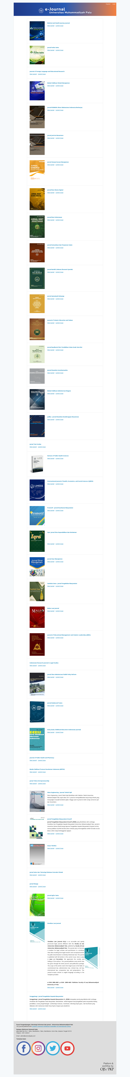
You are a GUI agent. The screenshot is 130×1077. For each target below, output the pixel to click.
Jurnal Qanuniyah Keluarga (55, 296)
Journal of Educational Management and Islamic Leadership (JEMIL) (69, 635)
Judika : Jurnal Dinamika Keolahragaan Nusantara (63, 417)
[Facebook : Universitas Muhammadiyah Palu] (23, 1055)
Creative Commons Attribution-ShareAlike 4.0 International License (51, 1026)
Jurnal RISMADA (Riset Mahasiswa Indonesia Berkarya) (64, 107)
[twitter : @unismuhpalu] (53, 1055)
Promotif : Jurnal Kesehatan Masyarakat (60, 508)
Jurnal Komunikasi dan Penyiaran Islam (59, 245)
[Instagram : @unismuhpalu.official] (38, 1055)
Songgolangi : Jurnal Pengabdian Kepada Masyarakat (46, 996)
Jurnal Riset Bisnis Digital (55, 190)
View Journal (50, 25)
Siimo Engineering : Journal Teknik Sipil (59, 792)
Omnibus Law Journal (54, 923)
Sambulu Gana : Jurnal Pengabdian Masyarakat (62, 583)
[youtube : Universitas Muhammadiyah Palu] (67, 1055)
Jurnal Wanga (34, 884)
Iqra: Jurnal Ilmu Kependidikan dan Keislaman (62, 532)
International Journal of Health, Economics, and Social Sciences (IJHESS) (70, 481)
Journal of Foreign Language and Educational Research (47, 71)
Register (108, 4)
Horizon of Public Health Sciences (58, 456)
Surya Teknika (51, 845)
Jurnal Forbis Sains (53, 47)
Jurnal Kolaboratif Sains (54, 703)
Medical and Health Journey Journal (58, 23)
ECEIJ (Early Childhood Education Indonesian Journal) (64, 729)
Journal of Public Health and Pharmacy (42, 758)
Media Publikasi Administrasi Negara (59, 391)
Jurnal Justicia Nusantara (55, 135)
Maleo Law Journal (53, 608)
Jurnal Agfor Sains (53, 895)
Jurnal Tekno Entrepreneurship (39, 781)
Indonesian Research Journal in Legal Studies (44, 663)
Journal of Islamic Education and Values (60, 320)
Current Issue (59, 25)
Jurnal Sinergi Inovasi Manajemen (58, 162)
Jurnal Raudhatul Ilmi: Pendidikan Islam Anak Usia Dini (64, 347)
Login (113, 4)
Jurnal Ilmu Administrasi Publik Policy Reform (61, 674)
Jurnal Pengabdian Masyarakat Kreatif (59, 819)
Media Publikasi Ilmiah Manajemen (58, 83)
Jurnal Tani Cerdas (35, 444)
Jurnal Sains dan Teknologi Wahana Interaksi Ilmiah (46, 872)
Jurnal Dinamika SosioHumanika (57, 370)
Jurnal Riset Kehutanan (54, 217)
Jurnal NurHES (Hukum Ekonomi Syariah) (60, 269)
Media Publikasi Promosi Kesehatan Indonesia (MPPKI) (47, 769)
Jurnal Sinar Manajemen (54, 559)
